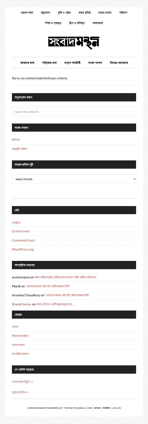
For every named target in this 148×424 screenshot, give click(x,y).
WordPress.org (23, 249)
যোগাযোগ (97, 408)
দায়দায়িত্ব (107, 408)
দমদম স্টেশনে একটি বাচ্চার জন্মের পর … (55, 304)
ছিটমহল (16, 140)
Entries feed (20, 231)
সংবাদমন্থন (74, 42)
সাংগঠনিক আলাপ (20, 354)
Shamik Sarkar (21, 304)
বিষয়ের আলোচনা (20, 336)
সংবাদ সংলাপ (18, 345)
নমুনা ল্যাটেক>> (20, 392)
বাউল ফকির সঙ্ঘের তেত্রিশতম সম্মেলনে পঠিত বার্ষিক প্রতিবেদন (65, 277)
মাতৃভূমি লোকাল (19, 149)
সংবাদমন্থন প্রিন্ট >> (22, 382)
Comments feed (23, 240)
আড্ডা (15, 327)
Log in (16, 222)
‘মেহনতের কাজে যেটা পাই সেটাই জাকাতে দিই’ (47, 286)
